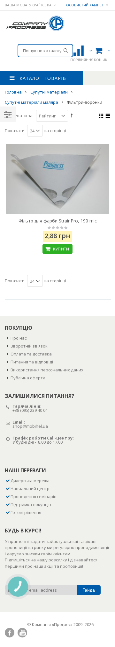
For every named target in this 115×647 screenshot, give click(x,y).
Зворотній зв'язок (29, 346)
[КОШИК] (101, 50)
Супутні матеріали (49, 92)
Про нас (19, 338)
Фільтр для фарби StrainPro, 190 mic (58, 221)
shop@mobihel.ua (30, 426)
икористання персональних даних (48, 370)
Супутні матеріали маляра (32, 102)
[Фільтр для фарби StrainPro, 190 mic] (57, 179)
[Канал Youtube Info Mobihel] (22, 632)
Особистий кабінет (85, 5)
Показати (15, 131)
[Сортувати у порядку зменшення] (72, 115)
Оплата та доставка (31, 354)
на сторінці (55, 131)
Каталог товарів (42, 78)
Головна (14, 92)
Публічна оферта (28, 378)
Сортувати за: (19, 115)
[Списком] (106, 116)
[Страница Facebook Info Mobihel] (9, 632)
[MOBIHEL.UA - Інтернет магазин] (35, 23)
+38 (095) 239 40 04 (30, 410)
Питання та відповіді (32, 362)
